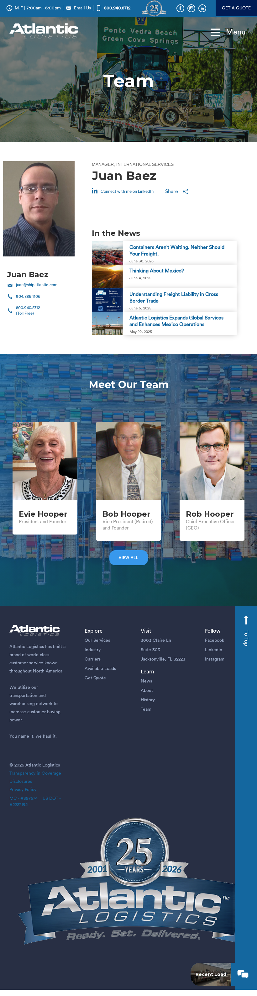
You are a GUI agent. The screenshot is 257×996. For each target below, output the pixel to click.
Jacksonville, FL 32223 (163, 659)
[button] (225, 32)
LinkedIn (213, 650)
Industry (93, 650)
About (147, 690)
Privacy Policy (22, 790)
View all (129, 558)
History (148, 700)
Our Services (97, 640)
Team (146, 709)
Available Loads (100, 669)
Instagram (214, 659)
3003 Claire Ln (156, 640)
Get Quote (95, 678)
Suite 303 (150, 650)
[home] (45, 31)
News (146, 681)
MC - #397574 (23, 798)
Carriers (93, 659)
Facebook (214, 640)
